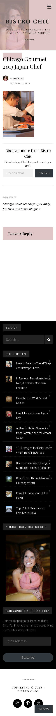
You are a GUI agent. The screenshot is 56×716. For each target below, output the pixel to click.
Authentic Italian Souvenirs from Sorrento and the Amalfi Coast (33, 433)
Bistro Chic (28, 21)
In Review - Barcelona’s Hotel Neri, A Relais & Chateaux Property (33, 383)
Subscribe (44, 173)
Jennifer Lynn (18, 78)
